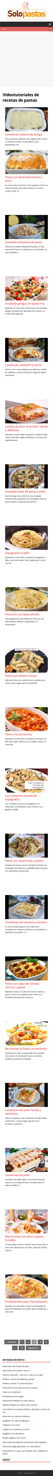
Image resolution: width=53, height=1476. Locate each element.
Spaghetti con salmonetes (13, 1433)
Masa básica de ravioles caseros (16, 1370)
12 (22, 1347)
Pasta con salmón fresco (21, 675)
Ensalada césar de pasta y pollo (25, 491)
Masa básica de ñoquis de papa (16, 1366)
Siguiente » (33, 1347)
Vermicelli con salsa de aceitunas (16, 1416)
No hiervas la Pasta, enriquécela (26, 1048)
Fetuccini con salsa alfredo (22, 614)
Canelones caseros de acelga (23, 134)
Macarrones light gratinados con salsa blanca (21, 1446)
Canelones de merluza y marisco (26, 922)
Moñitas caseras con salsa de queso (18, 1383)
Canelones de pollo (17, 1175)
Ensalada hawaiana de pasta (23, 242)
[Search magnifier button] (51, 29)
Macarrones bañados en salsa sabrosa (19, 1400)
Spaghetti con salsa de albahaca (16, 1420)
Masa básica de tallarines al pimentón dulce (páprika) (25, 1442)
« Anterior (11, 1342)
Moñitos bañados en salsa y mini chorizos (20, 1405)
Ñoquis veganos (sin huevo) (14, 1438)
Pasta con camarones (12, 1392)
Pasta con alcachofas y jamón (24, 860)
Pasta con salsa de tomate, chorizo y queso (22, 985)
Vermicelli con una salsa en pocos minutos (20, 1388)
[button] (49, 24)
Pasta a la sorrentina (18, 734)
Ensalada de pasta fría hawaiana (26, 1301)
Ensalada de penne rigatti (13, 1396)
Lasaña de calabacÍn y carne (23, 365)
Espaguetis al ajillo (17, 553)
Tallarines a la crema (11, 1425)
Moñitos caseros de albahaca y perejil (18, 1379)
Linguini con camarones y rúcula (16, 1429)
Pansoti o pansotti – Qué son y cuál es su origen (23, 1375)
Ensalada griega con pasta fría (25, 303)
